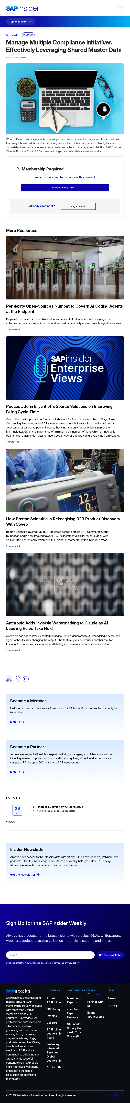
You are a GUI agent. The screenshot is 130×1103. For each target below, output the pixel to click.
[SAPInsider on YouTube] (122, 1095)
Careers (52, 1022)
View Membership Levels (63, 187)
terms (57, 963)
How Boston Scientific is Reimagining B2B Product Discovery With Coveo (63, 521)
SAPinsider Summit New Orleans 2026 (58, 806)
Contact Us (54, 1067)
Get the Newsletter (22, 874)
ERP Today (53, 1009)
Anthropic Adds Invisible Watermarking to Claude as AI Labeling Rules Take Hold (57, 626)
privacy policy (72, 963)
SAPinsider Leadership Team (54, 1033)
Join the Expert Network (72, 1013)
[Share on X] (17, 679)
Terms (112, 998)
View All (10, 821)
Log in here (77, 206)
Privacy (112, 1005)
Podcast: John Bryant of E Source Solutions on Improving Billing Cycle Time (59, 409)
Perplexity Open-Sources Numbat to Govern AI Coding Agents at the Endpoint (64, 309)
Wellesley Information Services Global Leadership (54, 1052)
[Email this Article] (26, 679)
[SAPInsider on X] (110, 1095)
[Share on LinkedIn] (9, 679)
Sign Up (15, 722)
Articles (12, 34)
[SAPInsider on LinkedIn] (116, 1095)
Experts (52, 1016)
